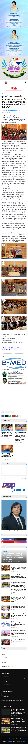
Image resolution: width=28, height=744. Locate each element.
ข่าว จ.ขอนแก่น (5, 652)
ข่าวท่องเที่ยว (4, 657)
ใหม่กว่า (4, 478)
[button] (2, 82)
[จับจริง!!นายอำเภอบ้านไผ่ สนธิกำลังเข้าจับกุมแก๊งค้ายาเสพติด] (5, 608)
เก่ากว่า (24, 478)
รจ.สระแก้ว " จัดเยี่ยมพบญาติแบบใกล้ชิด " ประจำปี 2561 (18, 640)
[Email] (16, 416)
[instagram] (20, 542)
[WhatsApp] (9, 416)
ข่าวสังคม (3, 662)
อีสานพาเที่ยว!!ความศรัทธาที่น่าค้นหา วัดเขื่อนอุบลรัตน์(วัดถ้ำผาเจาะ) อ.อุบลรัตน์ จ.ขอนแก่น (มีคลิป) (18, 599)
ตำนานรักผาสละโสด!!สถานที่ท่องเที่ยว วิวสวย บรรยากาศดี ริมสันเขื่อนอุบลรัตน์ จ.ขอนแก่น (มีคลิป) (18, 632)
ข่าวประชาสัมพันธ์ (5, 660)
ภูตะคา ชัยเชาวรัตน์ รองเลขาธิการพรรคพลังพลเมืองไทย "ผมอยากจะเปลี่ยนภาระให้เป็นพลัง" (18, 568)
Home (4, 738)
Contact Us (15, 738)
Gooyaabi (23, 741)
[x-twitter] (20, 539)
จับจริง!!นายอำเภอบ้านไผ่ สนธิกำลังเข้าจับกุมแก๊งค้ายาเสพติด (18, 607)
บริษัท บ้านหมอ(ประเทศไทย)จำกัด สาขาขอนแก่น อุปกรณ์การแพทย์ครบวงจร (18, 623)
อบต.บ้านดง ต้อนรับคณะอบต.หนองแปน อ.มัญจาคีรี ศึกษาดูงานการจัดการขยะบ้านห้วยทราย (18, 576)
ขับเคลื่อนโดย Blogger (8, 666)
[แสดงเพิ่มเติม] (19, 416)
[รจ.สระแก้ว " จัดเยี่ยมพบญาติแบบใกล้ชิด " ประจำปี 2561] (5, 642)
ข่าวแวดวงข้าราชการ (12, 94)
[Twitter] (6, 416)
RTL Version (23, 738)
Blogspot (10, 741)
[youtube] (7, 542)
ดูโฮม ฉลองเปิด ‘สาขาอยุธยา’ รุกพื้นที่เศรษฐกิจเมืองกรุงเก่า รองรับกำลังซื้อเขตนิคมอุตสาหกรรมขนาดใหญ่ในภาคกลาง (18, 711)
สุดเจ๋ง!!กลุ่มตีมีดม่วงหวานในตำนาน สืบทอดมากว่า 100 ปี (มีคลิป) (18, 615)
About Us (9, 738)
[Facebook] (2, 416)
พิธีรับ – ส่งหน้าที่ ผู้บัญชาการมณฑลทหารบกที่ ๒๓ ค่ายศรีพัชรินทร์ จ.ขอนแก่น (7, 456)
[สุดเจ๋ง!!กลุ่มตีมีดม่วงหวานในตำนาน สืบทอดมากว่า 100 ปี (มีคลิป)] (5, 616)
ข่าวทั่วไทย (3, 654)
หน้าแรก (3, 94)
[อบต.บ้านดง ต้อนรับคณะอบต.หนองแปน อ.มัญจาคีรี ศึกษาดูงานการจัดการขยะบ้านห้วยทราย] (5, 577)
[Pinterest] (13, 416)
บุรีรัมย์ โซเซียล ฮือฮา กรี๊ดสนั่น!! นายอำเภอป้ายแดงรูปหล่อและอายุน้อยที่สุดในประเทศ (7, 434)
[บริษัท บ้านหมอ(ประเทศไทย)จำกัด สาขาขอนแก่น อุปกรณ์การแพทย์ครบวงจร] (5, 624)
